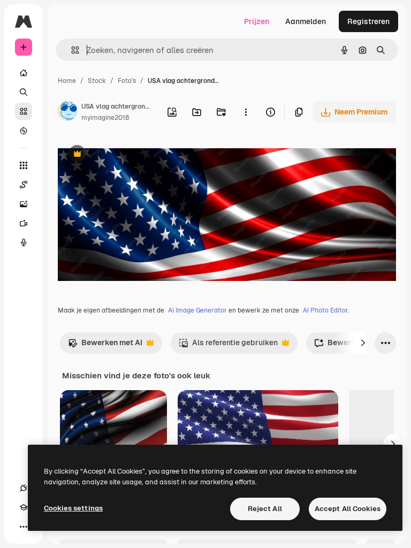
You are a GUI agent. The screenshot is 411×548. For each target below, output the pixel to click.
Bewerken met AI (105, 345)
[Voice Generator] (23, 242)
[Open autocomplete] (71, 50)
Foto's (127, 81)
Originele (128, 155)
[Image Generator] (23, 203)
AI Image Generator (197, 310)
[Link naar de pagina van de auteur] (67, 112)
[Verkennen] (23, 130)
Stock (97, 81)
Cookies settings (73, 508)
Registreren (368, 21)
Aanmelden (305, 21)
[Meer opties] (245, 112)
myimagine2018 (105, 117)
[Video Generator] (23, 223)
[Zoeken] (23, 92)
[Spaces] (23, 184)
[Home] (23, 72)
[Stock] (23, 111)
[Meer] (23, 526)
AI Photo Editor (325, 310)
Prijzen (256, 21)
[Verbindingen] (23, 488)
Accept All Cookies (347, 508)
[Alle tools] (23, 165)
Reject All (265, 508)
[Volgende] (362, 343)
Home (67, 81)
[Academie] (23, 507)
